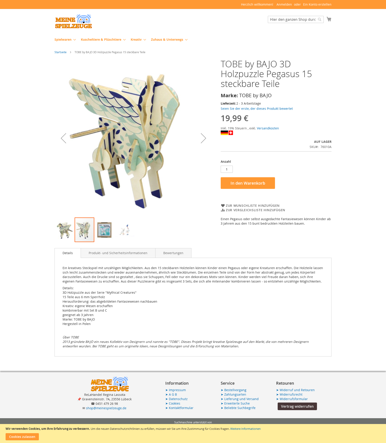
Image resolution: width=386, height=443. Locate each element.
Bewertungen (173, 253)
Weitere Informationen (245, 429)
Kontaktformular (179, 408)
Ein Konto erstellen (317, 4)
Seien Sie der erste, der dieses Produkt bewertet (257, 108)
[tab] (68, 253)
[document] (194, 433)
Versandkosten (268, 128)
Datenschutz (176, 399)
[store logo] (73, 21)
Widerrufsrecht (289, 394)
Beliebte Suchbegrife (238, 408)
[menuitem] (64, 39)
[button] (63, 138)
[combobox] (296, 19)
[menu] (193, 39)
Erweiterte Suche (235, 403)
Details (68, 253)
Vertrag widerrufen (297, 406)
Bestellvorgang (233, 390)
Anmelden (284, 4)
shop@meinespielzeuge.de (106, 408)
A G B (171, 394)
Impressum (175, 390)
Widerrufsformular (292, 399)
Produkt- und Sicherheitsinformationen (118, 253)
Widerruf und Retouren (295, 390)
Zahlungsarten (233, 394)
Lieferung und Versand (240, 399)
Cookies (172, 403)
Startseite (61, 52)
